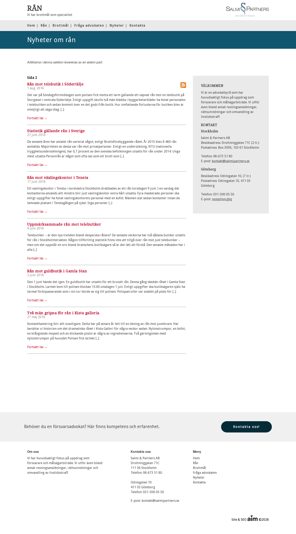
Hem (31, 25)
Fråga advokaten (89, 25)
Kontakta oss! (246, 427)
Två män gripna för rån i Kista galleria (63, 313)
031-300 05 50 (153, 492)
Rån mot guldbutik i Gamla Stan (57, 271)
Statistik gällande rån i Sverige (56, 131)
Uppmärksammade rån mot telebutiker (64, 224)
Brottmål (61, 25)
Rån (44, 25)
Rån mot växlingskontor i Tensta (57, 177)
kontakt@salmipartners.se (230, 161)
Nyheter (117, 25)
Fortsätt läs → (37, 118)
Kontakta (137, 25)
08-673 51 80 (152, 473)
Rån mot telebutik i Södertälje (55, 84)
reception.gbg (222, 199)
